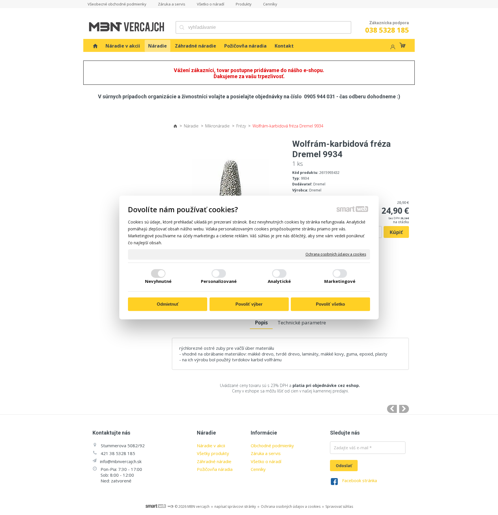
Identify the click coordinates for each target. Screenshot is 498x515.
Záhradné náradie (214, 461)
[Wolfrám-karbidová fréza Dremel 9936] (404, 409)
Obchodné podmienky (272, 445)
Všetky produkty (213, 453)
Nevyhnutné (158, 281)
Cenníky (258, 469)
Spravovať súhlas (339, 506)
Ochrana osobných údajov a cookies (335, 254)
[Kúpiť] (396, 232)
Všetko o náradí (266, 461)
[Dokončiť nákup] (402, 45)
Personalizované (219, 281)
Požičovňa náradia (215, 469)
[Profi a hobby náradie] (95, 46)
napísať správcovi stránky (235, 506)
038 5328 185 (387, 30)
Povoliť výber (249, 304)
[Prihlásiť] (392, 47)
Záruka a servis (266, 453)
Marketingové (339, 281)
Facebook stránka (359, 480)
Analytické (279, 281)
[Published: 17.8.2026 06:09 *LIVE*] (170, 506)
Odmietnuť (168, 304)
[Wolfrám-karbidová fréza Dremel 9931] (392, 409)
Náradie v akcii (211, 445)
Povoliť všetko (330, 304)
